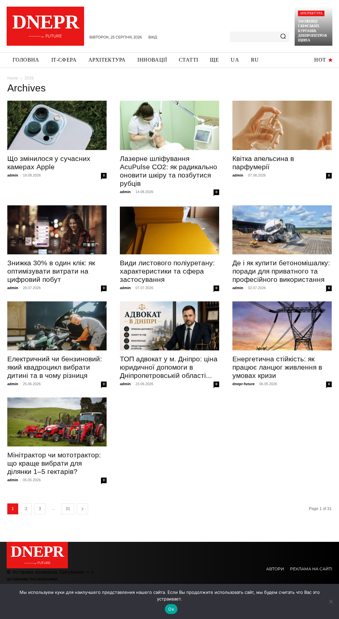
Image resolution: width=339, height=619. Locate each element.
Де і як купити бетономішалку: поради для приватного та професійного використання (281, 271)
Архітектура (311, 13)
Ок (171, 609)
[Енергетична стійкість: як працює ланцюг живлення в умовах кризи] (282, 325)
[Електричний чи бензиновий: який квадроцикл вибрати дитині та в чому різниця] (57, 325)
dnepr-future (243, 384)
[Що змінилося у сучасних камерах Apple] (57, 125)
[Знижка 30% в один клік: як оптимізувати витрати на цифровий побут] (57, 229)
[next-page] (82, 508)
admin (12, 175)
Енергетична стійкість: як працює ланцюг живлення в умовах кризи (277, 367)
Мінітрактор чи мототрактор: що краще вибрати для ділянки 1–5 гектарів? (54, 463)
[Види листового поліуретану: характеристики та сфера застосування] (169, 229)
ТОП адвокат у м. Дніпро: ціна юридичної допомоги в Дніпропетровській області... (169, 367)
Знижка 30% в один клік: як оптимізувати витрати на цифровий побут (51, 271)
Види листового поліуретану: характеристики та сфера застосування (167, 271)
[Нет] (330, 601)
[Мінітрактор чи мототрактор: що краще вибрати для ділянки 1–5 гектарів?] (57, 421)
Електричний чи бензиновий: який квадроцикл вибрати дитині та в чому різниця (54, 367)
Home (12, 78)
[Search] (283, 36)
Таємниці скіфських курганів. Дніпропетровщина (312, 30)
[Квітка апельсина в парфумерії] (282, 125)
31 (68, 508)
